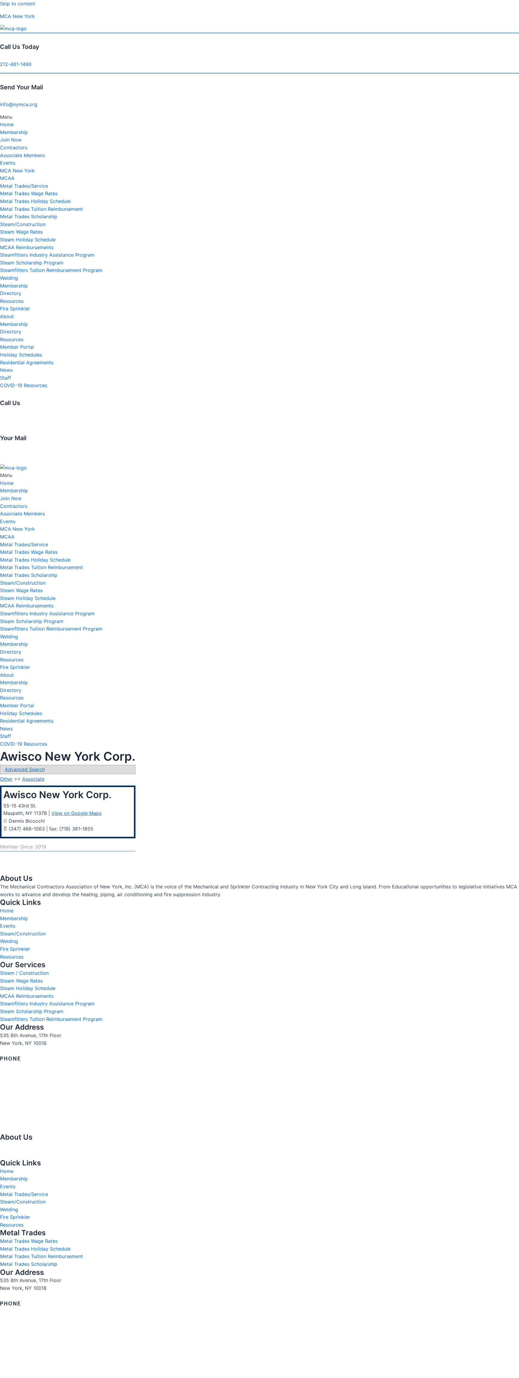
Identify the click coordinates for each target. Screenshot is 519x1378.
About (7, 316)
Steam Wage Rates (21, 232)
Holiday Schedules (21, 355)
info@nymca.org (18, 104)
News (6, 370)
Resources (11, 301)
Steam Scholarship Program (31, 263)
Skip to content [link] (17, 4)
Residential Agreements (26, 362)
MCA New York (17, 16)
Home (7, 124)
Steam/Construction (23, 224)
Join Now (11, 140)
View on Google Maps (76, 813)
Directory (10, 293)
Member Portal (17, 347)
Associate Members (22, 155)
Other (6, 779)
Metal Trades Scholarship (28, 216)
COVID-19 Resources (23, 385)
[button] (259, 117)
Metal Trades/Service (24, 186)
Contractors (13, 148)
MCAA (7, 178)
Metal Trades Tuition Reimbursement (41, 209)
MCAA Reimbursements (26, 247)
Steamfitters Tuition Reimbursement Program (51, 270)
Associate (33, 779)
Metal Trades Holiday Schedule (35, 201)
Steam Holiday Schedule (28, 240)
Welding (9, 278)
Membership (14, 132)
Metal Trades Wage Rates (29, 193)
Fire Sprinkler (15, 309)
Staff (5, 378)
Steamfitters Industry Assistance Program (47, 255)
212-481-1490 (16, 64)
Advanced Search (25, 769)
